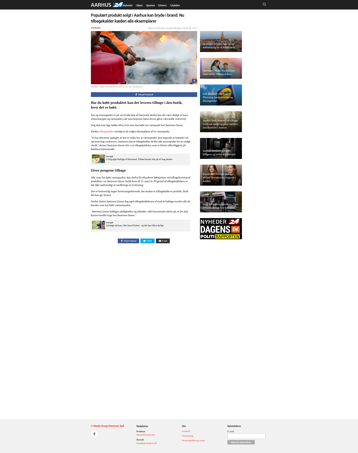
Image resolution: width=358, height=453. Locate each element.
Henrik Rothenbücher (145, 434)
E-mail (230, 431)
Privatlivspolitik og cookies (193, 440)
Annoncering (187, 435)
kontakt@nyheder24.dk (146, 443)
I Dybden (175, 5)
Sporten (150, 5)
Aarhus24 (186, 431)
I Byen (139, 5)
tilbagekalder (106, 131)
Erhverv (162, 5)
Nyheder (128, 5)
